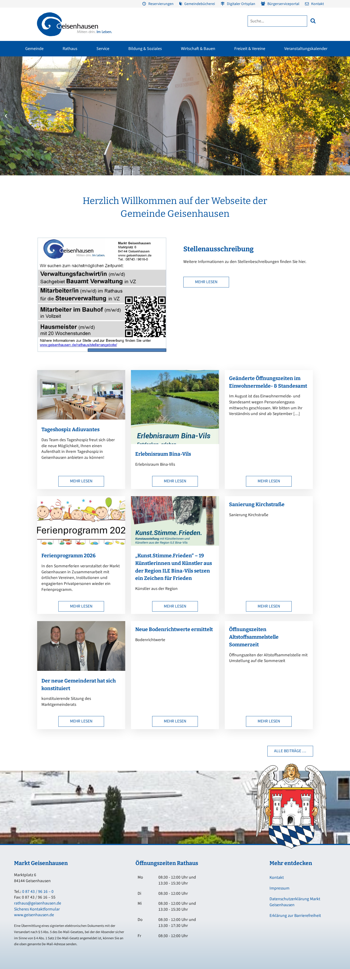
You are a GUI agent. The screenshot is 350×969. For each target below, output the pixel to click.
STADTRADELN (71, 102)
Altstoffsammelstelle (320, 94)
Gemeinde (34, 49)
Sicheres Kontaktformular (37, 909)
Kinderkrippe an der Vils (167, 128)
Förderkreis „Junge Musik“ (198, 76)
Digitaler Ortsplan (241, 3)
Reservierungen (161, 3)
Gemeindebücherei (199, 3)
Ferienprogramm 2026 (68, 556)
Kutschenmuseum (133, 85)
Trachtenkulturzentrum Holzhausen (196, 96)
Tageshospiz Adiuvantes (70, 429)
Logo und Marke (249, 107)
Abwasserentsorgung (320, 85)
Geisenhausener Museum (138, 76)
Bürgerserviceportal (283, 3)
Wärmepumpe (115, 129)
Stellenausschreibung (218, 249)
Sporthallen (69, 85)
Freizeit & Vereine (249, 49)
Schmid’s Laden (191, 85)
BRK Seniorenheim (282, 85)
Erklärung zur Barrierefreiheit (295, 916)
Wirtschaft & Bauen (198, 49)
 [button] (312, 20)
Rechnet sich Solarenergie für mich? (123, 118)
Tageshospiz (277, 119)
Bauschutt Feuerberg (320, 102)
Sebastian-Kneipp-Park (255, 85)
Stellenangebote (17, 119)
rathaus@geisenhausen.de (37, 903)
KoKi (272, 94)
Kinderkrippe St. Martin (166, 111)
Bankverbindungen (18, 128)
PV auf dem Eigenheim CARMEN (120, 105)
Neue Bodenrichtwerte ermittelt (174, 629)
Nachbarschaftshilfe (283, 102)
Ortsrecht (11, 111)
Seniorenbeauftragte (283, 111)
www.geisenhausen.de (34, 915)
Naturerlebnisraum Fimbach (259, 76)
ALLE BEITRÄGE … (290, 751)
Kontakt (317, 3)
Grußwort (12, 76)
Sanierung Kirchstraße (257, 504)
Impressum (280, 888)
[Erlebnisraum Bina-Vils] (175, 443)
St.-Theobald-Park (252, 94)
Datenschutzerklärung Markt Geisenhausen (295, 902)
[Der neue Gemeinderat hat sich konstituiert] (81, 669)
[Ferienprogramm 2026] (81, 544)
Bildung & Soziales (145, 49)
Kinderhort (157, 136)
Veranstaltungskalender (305, 49)
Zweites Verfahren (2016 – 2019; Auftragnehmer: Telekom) (142, 92)
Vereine (66, 94)
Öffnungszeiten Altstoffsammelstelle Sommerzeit (254, 637)
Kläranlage (312, 111)
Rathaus (70, 49)
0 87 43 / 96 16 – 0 (38, 892)
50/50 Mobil (277, 76)
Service (102, 49)
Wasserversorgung (318, 119)
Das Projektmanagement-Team (260, 98)
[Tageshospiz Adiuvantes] (81, 418)
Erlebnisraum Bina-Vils (163, 454)
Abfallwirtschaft (316, 76)
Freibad (66, 76)
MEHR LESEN (206, 282)
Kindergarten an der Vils (167, 119)
